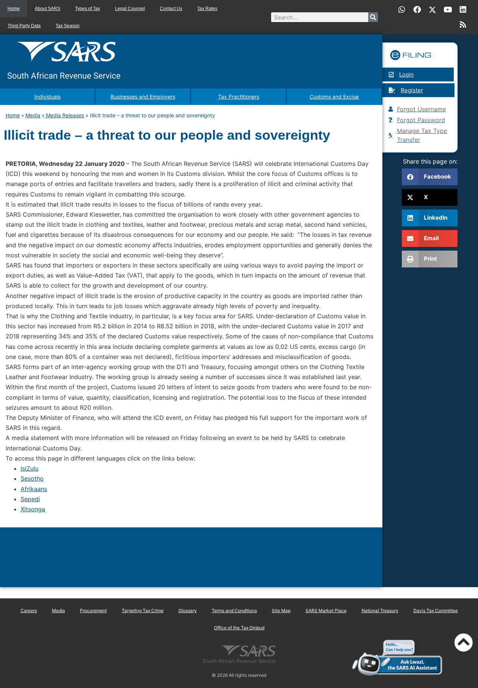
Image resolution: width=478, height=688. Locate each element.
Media (32, 115)
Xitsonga (33, 509)
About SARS (47, 8)
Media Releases (64, 115)
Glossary (188, 610)
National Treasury (379, 610)
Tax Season (68, 25)
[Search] (373, 17)
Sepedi (30, 499)
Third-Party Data (24, 25)
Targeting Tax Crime (143, 610)
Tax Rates (207, 8)
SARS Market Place (326, 610)
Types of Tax (87, 8)
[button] (429, 176)
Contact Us (171, 8)
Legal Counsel (130, 8)
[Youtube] (447, 9)
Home (13, 8)
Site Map (281, 610)
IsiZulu (29, 468)
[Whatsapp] (401, 9)
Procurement (93, 610)
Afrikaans (34, 489)
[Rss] (463, 24)
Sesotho (32, 478)
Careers (29, 610)
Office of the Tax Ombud (239, 627)
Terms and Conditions (234, 610)
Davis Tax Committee (435, 610)
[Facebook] (417, 9)
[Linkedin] (463, 9)
